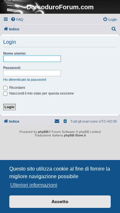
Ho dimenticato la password (24, 79)
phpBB (43, 131)
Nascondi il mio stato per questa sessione (41, 93)
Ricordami (16, 87)
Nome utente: (14, 53)
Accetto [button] (60, 201)
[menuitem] (17, 19)
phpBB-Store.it (75, 135)
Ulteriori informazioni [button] (33, 185)
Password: (12, 68)
